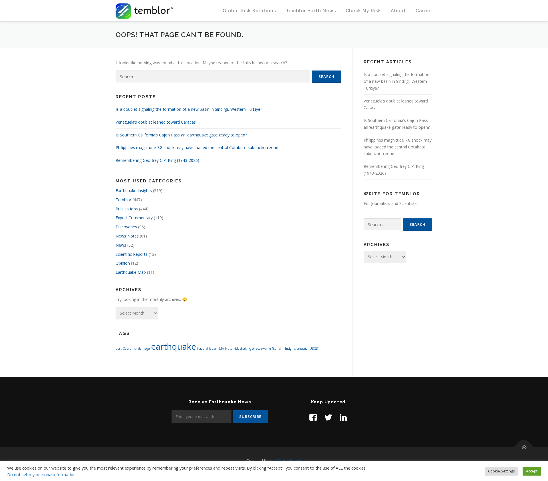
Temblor (123, 199)
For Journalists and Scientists (390, 203)
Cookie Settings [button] (501, 471)
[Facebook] (313, 417)
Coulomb (130, 349)
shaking (245, 349)
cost (119, 349)
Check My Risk (363, 10)
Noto (229, 349)
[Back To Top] (524, 447)
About (398, 10)
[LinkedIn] (343, 417)
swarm (266, 349)
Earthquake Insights (134, 190)
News (121, 245)
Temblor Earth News (311, 10)
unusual (303, 349)
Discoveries (126, 227)
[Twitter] (328, 417)
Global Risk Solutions (249, 10)
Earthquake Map (131, 272)
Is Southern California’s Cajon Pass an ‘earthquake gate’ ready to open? (181, 135)
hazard (202, 349)
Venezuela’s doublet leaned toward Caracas (156, 122)
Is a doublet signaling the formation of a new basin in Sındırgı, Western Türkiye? (189, 109)
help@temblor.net (285, 460)
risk (236, 349)
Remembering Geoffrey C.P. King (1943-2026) (157, 160)
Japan (213, 349)
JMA (221, 349)
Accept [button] (531, 471)
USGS (314, 349)
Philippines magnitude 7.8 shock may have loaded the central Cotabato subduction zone (197, 147)
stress (256, 349)
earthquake (173, 346)
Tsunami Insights (284, 349)
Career (424, 10)
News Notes (127, 236)
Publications (127, 209)
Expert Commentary (134, 217)
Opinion (123, 263)
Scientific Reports (132, 254)
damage (144, 349)
